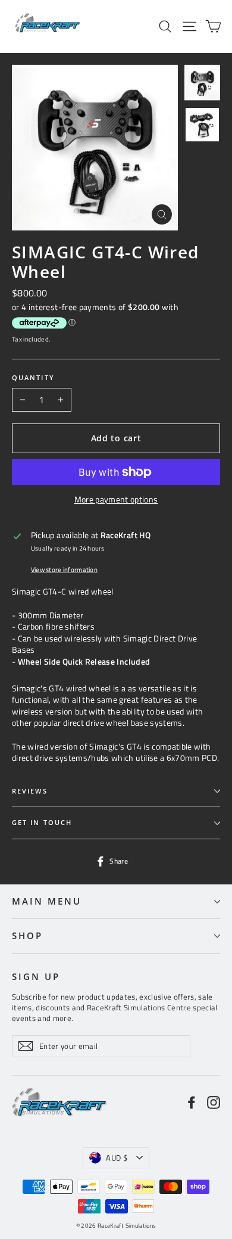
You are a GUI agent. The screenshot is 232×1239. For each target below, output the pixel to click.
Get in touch (42, 822)
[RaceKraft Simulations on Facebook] (191, 1102)
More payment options (116, 499)
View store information (64, 569)
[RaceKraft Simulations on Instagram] (213, 1102)
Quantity (33, 378)
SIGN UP (36, 976)
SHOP (27, 935)
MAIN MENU (46, 901)
